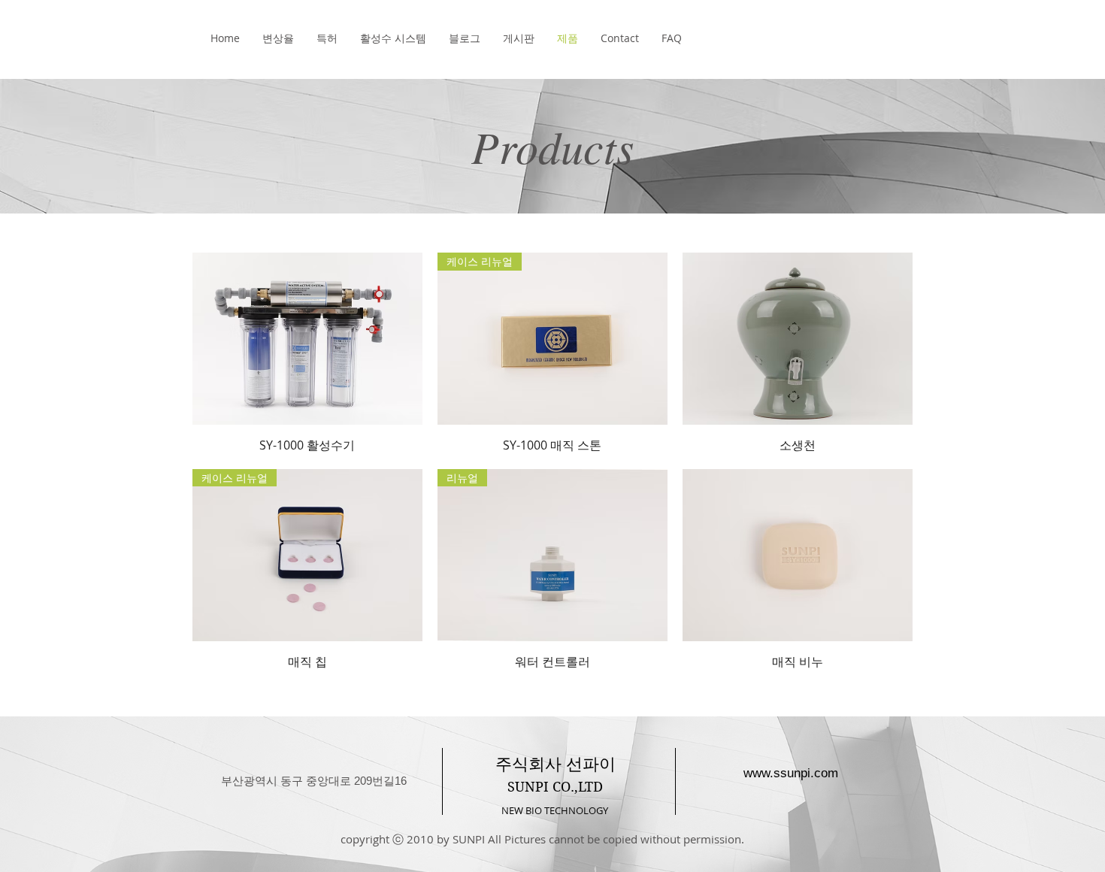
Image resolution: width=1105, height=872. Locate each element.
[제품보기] (307, 339)
